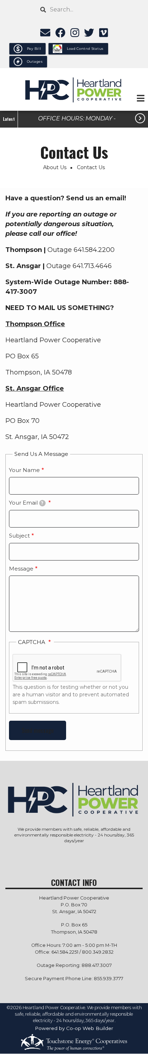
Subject (19, 535)
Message (21, 568)
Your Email (26, 502)
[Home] (74, 89)
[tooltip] (42, 503)
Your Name (24, 470)
